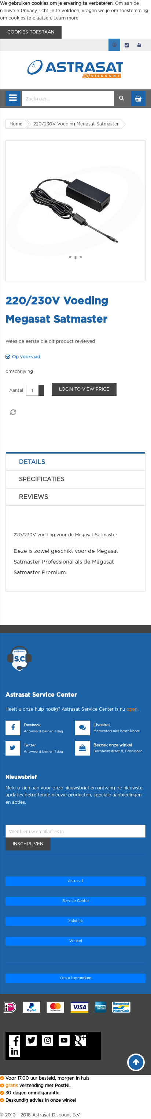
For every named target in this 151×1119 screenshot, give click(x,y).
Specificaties (42, 479)
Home (16, 124)
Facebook (32, 725)
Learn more (66, 18)
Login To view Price (84, 389)
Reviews (33, 497)
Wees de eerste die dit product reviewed (50, 341)
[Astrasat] (75, 56)
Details (32, 462)
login (139, 45)
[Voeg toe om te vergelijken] (12, 412)
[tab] (75, 462)
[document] (75, 19)
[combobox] (68, 98)
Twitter (30, 745)
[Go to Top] (136, 1062)
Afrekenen (127, 45)
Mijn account (114, 45)
